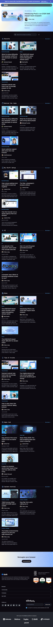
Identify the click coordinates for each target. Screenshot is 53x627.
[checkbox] (26, 607)
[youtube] (8, 605)
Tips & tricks (5, 82)
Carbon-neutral (5, 499)
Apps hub (4, 435)
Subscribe (47, 604)
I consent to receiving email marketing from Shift (38, 607)
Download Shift (26, 561)
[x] (16, 605)
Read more (27, 28)
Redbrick (25, 615)
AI (2, 243)
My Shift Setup (5, 180)
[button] (50, 5)
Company (4, 593)
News (34, 11)
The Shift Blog (28, 11)
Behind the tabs (5, 51)
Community (4, 589)
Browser (4, 586)
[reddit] (19, 605)
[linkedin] (5, 605)
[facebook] (14, 605)
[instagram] (3, 605)
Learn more (43, 1)
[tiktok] (11, 605)
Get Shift (4, 596)
